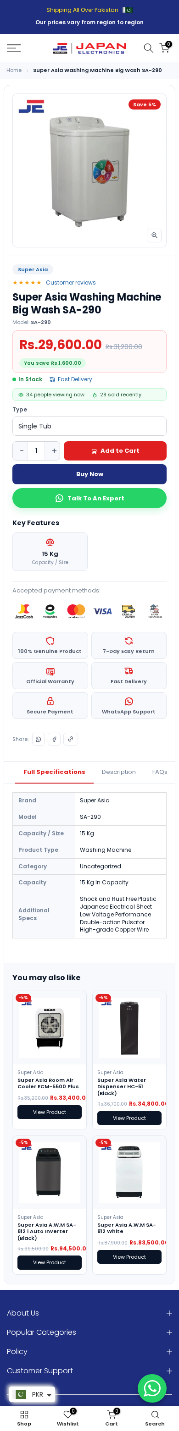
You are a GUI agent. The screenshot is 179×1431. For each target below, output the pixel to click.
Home (14, 70)
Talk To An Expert (95, 498)
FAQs (160, 772)
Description (119, 772)
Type (19, 409)
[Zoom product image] (154, 235)
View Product (49, 1112)
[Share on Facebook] (54, 739)
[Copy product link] (70, 739)
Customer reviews (71, 282)
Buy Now (89, 474)
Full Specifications (54, 772)
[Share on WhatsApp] (38, 739)
